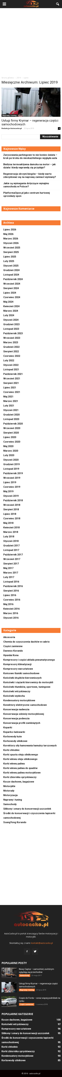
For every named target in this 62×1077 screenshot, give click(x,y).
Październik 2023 (13, 333)
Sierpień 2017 (11, 563)
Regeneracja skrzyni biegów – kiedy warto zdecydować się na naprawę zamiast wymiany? (29, 175)
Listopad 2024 (11, 274)
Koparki (7, 727)
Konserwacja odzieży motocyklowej (23, 714)
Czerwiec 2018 (11, 518)
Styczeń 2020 (11, 459)
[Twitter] (35, 951)
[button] (58, 4)
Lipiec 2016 (9, 595)
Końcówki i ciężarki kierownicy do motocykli (28, 682)
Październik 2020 (13, 423)
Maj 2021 (8, 396)
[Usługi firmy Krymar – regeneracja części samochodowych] (31, 102)
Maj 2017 (8, 568)
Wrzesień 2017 (11, 559)
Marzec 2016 (10, 613)
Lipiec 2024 (9, 292)
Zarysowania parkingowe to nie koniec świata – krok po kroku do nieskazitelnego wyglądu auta (30, 156)
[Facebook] (27, 951)
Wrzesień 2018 (11, 505)
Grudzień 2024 (11, 270)
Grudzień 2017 (11, 545)
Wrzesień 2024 (11, 283)
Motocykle (9, 786)
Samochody (10, 804)
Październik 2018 (13, 500)
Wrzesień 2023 (11, 337)
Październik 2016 (13, 586)
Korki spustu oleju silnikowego (20, 754)
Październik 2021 (13, 374)
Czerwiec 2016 (11, 599)
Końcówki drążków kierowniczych (22, 677)
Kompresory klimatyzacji (17, 664)
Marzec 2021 (10, 401)
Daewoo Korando (13, 650)
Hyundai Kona (11, 655)
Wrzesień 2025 (11, 247)
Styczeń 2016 (11, 617)
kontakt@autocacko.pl (42, 943)
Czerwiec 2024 (11, 297)
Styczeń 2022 (11, 365)
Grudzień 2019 (11, 464)
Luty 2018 (8, 536)
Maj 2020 (8, 446)
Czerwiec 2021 (11, 392)
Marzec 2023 (10, 342)
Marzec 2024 (10, 310)
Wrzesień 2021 (11, 378)
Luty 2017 (8, 577)
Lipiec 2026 (9, 229)
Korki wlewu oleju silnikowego (20, 759)
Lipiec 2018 (9, 514)
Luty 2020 (8, 455)
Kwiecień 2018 (11, 527)
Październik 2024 (13, 279)
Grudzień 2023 (11, 324)
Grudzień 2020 (11, 414)
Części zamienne (13, 646)
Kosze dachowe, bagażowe (18, 781)
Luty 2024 (8, 315)
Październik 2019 (13, 473)
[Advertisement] (31, 42)
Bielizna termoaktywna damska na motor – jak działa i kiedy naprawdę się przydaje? (29, 166)
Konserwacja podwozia (16, 718)
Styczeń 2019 (11, 495)
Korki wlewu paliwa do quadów (20, 768)
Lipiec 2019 (9, 482)
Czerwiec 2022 (11, 356)
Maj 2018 (8, 523)
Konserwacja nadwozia (16, 709)
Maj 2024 (8, 301)
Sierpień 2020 (11, 432)
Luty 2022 (8, 360)
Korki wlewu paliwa (14, 763)
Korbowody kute (12, 736)
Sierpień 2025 (11, 252)
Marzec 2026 (10, 238)
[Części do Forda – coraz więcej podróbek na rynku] (9, 1001)
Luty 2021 (8, 405)
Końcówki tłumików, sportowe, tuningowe (26, 686)
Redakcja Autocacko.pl (12, 128)
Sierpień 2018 (11, 509)
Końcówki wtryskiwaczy (16, 691)
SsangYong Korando (14, 822)
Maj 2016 (8, 604)
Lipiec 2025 (9, 256)
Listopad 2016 (11, 581)
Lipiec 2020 (9, 437)
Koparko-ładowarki (14, 732)
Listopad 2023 (11, 328)
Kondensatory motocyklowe (19, 700)
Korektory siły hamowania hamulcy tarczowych (30, 745)
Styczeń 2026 (11, 243)
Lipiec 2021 (9, 387)
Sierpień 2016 (11, 590)
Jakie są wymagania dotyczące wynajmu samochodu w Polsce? (26, 185)
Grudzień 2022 (11, 347)
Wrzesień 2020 (11, 428)
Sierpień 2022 (11, 351)
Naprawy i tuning (9, 115)
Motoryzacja (10, 795)
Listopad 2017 (11, 550)
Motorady (8, 790)
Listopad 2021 (11, 369)
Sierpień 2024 (11, 288)
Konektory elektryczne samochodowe (25, 705)
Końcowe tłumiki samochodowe (21, 673)
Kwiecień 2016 (11, 608)
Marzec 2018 (10, 532)
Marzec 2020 (10, 450)
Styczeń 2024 (11, 319)
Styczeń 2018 (11, 541)
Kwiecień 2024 (11, 306)
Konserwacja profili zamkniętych (21, 723)
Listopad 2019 (11, 468)
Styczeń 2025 (11, 265)
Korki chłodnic (11, 750)
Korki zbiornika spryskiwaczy (19, 777)
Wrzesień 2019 (11, 477)
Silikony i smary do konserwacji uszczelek (27, 808)
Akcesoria (9, 637)
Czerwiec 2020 (11, 441)
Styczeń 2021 (11, 410)
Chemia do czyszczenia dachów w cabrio (26, 641)
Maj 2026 (8, 234)
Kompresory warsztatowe (18, 668)
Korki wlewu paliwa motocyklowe (22, 772)
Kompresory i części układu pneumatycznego (29, 659)
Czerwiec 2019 (11, 486)
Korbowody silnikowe (15, 741)
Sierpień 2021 (11, 383)
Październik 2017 (13, 554)
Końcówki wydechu (14, 695)
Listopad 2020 (11, 419)
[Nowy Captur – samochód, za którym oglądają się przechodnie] (9, 973)
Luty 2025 (8, 261)
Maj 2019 (8, 491)
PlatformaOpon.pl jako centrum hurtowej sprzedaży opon (26, 194)
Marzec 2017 (10, 572)
